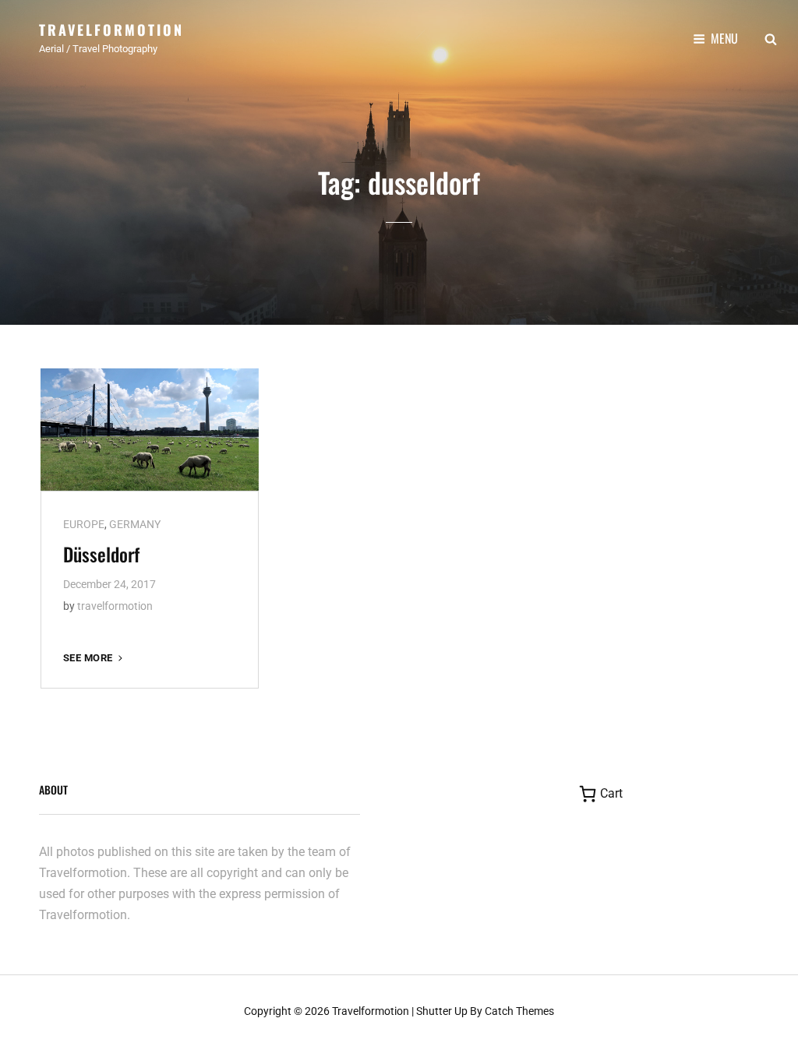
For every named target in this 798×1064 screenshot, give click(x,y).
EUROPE (83, 524)
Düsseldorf (101, 554)
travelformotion (115, 606)
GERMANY (135, 524)
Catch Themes (519, 1011)
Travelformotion (111, 29)
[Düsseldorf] (150, 429)
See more (94, 657)
